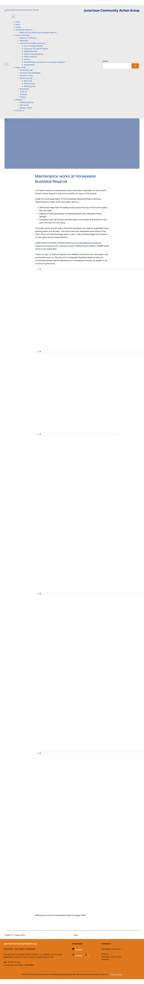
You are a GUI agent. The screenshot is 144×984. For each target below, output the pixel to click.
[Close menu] (13, 17)
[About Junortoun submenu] (30, 35)
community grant (66, 246)
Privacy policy (116, 974)
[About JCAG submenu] (26, 67)
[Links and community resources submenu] (46, 43)
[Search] (135, 65)
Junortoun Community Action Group (111, 10)
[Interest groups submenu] (33, 78)
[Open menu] (7, 64)
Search (105, 61)
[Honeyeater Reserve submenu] (33, 30)
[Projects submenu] (23, 100)
